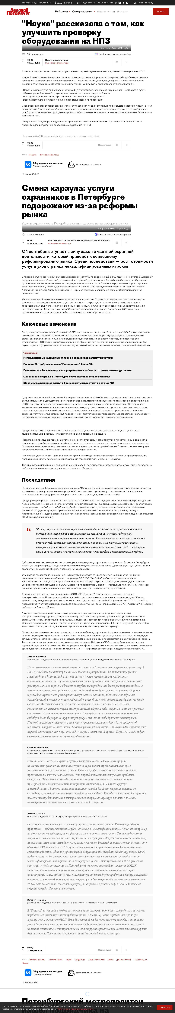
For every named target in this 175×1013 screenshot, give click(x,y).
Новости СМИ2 (30, 174)
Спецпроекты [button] (82, 11)
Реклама (122, 11)
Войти (160, 11)
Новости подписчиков (49, 154)
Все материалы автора (56, 63)
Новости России (55, 959)
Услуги (68, 959)
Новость (33, 154)
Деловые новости (123, 959)
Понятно (165, 1007)
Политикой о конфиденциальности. (75, 1009)
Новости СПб (141, 959)
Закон (110, 959)
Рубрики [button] (62, 11)
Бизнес (26, 963)
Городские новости (37, 959)
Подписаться (88, 3)
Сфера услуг (80, 959)
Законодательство (96, 959)
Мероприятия (106, 11)
